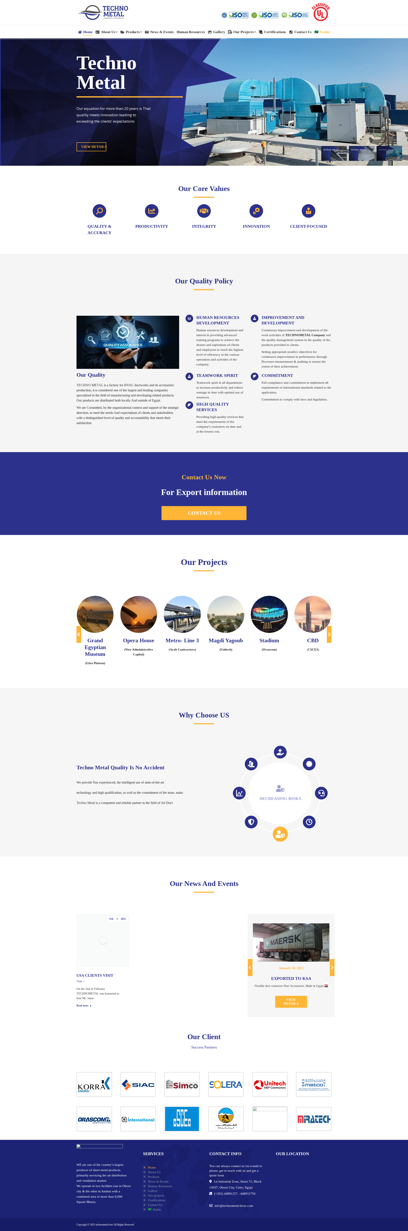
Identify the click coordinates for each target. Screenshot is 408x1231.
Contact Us (155, 1205)
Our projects (156, 1195)
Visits (79, 981)
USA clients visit (94, 975)
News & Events (158, 1181)
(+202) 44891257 (226, 1193)
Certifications (157, 1200)
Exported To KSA (291, 978)
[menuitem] (85, 32)
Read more (82, 1005)
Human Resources (160, 1186)
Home (152, 1167)
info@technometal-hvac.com (234, 1205)
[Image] (95, 614)
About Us (154, 1172)
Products (153, 1177)
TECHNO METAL (89, 385)
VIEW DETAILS (93, 147)
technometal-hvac (104, 1224)
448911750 (247, 1193)
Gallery (153, 1191)
